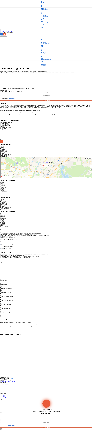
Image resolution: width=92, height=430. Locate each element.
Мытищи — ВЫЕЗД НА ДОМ (6, 31)
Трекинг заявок (12, 30)
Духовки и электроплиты (7, 388)
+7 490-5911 (3, 36)
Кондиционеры (5, 390)
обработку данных (11, 98)
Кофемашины (5, 387)
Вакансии (20, 30)
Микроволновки (6, 389)
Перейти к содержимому (4, 0)
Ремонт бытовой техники (5, 30)
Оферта (17, 30)
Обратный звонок (3, 381)
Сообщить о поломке (11, 381)
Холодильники (5, 384)
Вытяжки (4, 391)
